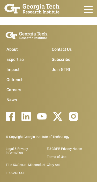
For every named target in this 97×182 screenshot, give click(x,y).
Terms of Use (56, 157)
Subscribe (61, 59)
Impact (12, 69)
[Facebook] (10, 116)
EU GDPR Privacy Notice (64, 149)
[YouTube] (42, 116)
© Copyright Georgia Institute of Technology (37, 137)
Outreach (15, 79)
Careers (13, 89)
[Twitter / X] (57, 116)
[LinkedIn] (26, 116)
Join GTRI (61, 69)
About (12, 49)
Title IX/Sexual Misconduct (25, 165)
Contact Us (62, 49)
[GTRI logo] (32, 8)
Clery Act (53, 165)
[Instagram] (73, 116)
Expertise (15, 59)
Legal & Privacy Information (17, 151)
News (11, 99)
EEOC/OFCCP (15, 173)
